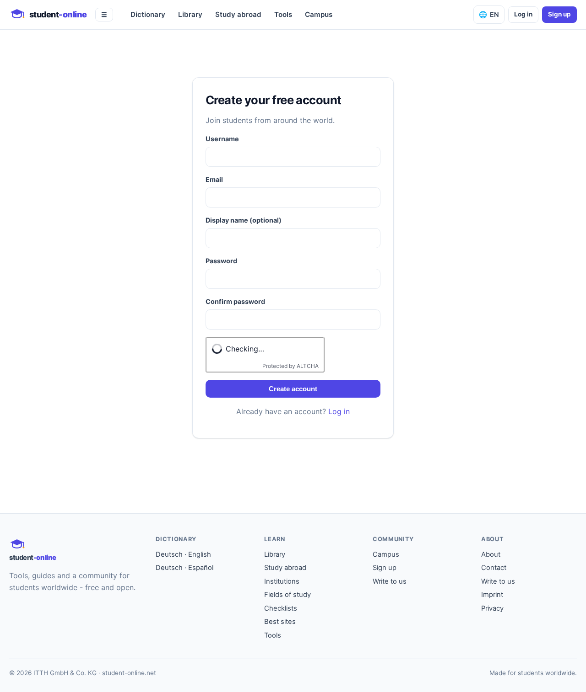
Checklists (280, 608)
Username (222, 139)
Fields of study (287, 595)
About (490, 554)
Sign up (559, 14)
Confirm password (235, 301)
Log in (523, 14)
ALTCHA (308, 365)
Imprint (492, 595)
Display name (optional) (244, 220)
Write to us (390, 581)
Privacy (492, 608)
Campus (318, 14)
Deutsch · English (183, 554)
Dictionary (147, 14)
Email (214, 179)
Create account (293, 389)
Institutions (281, 581)
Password (221, 261)
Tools (283, 14)
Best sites (280, 621)
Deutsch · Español (184, 568)
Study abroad (238, 14)
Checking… (245, 348)
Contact (493, 568)
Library (190, 14)
